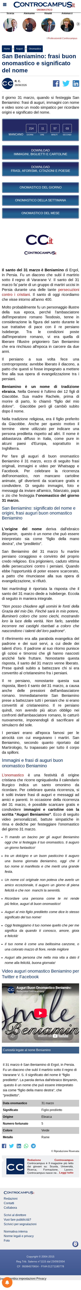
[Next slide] (78, 24)
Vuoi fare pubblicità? (17, 1219)
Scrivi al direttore (15, 1215)
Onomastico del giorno (41, 187)
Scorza (10, 13)
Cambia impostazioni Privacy (26, 1278)
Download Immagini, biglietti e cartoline (40, 152)
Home (7, 48)
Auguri (19, 48)
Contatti (9, 1203)
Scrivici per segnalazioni (20, 1224)
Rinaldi (48, 13)
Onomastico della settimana (40, 200)
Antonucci (67, 13)
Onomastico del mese (40, 213)
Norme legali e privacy (19, 1236)
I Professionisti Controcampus (62, 38)
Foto (7, 1240)
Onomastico (44, 10)
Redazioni (11, 1198)
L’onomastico (13, 775)
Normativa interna (16, 1231)
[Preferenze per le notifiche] (7, 1282)
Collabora (10, 1207)
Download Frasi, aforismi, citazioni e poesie (40, 169)
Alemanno (29, 13)
